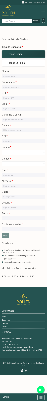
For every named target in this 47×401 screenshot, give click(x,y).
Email (6, 103)
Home (4, 317)
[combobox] (5, 130)
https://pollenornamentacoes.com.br (17, 262)
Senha (6, 213)
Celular (6, 125)
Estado (6, 147)
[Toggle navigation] (40, 397)
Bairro (6, 191)
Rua (5, 170)
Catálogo (28, 3)
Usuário (7, 202)
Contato (4, 327)
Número (7, 181)
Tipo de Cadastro (12, 47)
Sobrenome (9, 82)
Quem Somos (6, 320)
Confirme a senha (12, 224)
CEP (5, 136)
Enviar (5, 235)
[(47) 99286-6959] (44, 2)
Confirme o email (12, 114)
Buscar (35, 21)
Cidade (6, 158)
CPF (5, 93)
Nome (6, 71)
